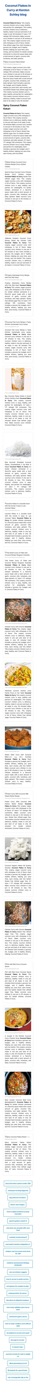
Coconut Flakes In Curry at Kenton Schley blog (18, 10)
